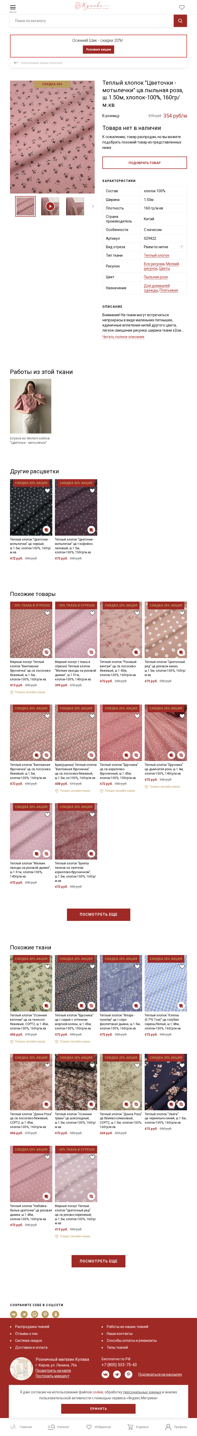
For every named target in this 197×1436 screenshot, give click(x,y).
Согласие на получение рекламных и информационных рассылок (89, 763)
